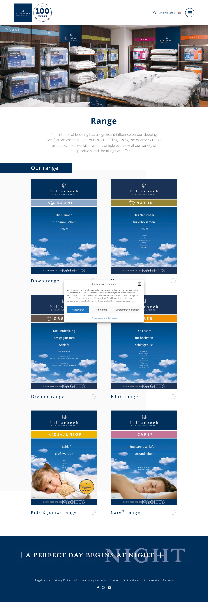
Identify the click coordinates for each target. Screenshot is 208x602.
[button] (139, 283)
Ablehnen (102, 309)
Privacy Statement (99, 318)
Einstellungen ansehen (127, 309)
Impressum (113, 318)
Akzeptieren (78, 309)
